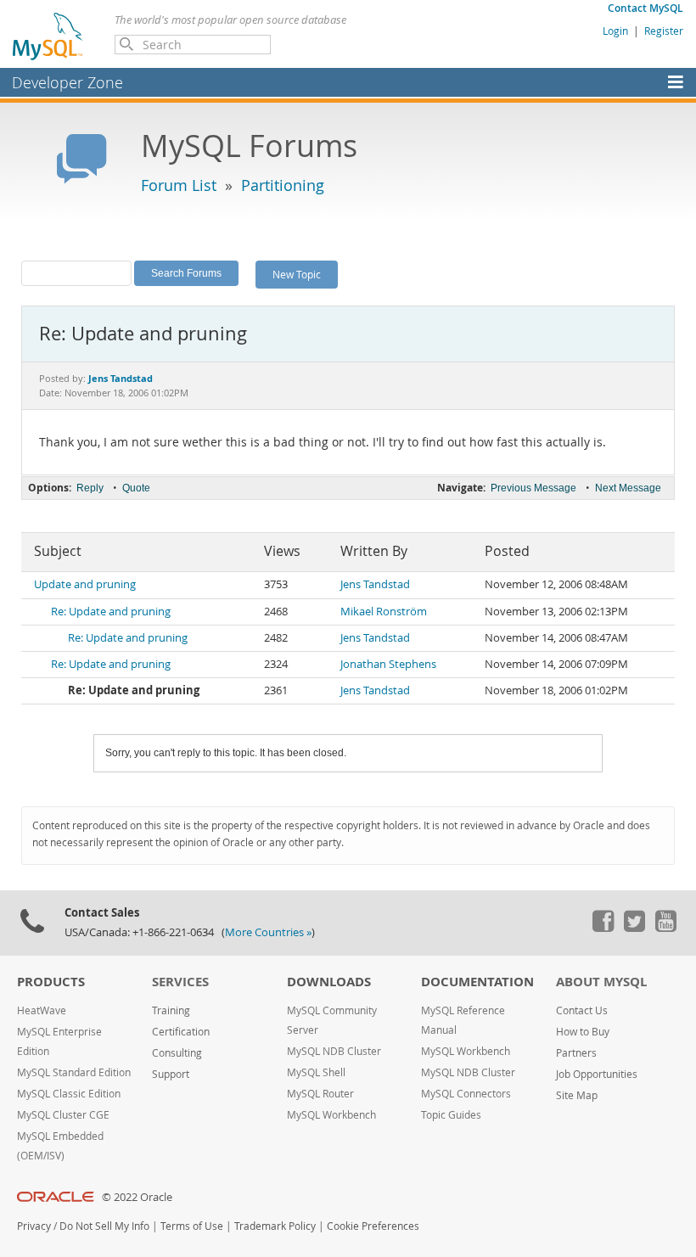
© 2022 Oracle (137, 1197)
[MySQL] (48, 35)
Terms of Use (191, 1226)
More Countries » (268, 932)
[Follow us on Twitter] (634, 927)
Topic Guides (451, 1114)
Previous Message (533, 488)
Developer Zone (67, 82)
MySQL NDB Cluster (334, 1051)
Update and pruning (85, 584)
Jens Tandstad (375, 584)
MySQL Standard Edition (74, 1072)
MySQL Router (320, 1093)
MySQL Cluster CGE (63, 1114)
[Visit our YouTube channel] (665, 927)
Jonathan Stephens (388, 664)
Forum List (178, 185)
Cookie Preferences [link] (373, 1226)
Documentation (477, 981)
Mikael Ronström (383, 611)
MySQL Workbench (331, 1114)
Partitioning (282, 185)
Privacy (34, 1226)
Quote (136, 488)
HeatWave (41, 1010)
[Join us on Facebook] (602, 927)
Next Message (628, 488)
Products (51, 981)
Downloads (329, 981)
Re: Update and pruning (111, 611)
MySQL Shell (316, 1072)
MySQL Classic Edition (69, 1093)
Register (663, 30)
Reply (90, 488)
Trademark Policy (275, 1226)
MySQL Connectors (466, 1093)
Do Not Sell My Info (104, 1226)
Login (615, 30)
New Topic (296, 274)
